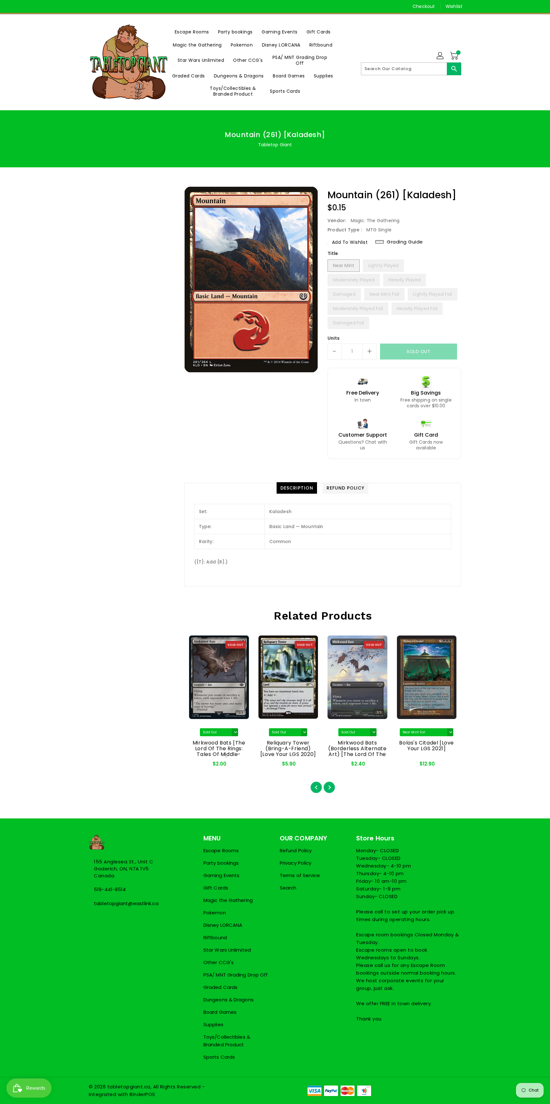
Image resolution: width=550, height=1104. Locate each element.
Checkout (423, 6)
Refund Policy (296, 850)
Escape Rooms (221, 850)
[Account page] (440, 56)
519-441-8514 (110, 889)
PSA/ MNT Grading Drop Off (235, 974)
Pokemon (214, 912)
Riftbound (215, 937)
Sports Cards (219, 1057)
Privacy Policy (295, 863)
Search (288, 887)
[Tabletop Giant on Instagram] (104, 6)
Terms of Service (300, 875)
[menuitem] (192, 31)
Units (334, 338)
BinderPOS (142, 1094)
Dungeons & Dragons (228, 999)
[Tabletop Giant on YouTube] (116, 6)
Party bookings (221, 863)
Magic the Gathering (228, 900)
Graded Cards (220, 987)
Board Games (219, 1012)
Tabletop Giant (275, 145)
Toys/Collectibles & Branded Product (226, 1041)
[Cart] (454, 56)
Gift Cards (215, 887)
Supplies (213, 1024)
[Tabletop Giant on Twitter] (92, 6)
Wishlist (454, 6)
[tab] (297, 488)
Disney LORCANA (222, 925)
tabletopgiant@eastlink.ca (126, 903)
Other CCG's (218, 962)
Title (333, 253)
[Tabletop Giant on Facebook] (80, 6)
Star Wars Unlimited (227, 950)
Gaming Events (221, 875)
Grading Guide (405, 242)
